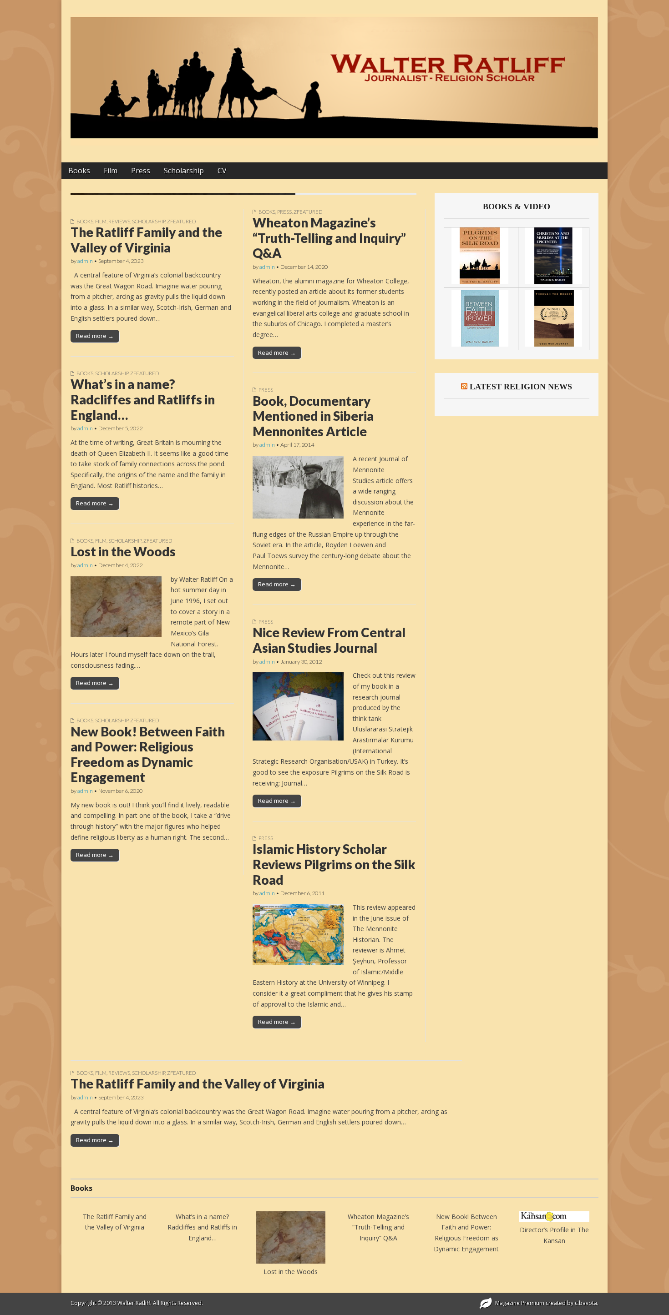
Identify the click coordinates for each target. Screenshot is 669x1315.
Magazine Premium (519, 1303)
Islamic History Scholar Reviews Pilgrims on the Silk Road (334, 864)
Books (79, 171)
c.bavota (586, 1303)
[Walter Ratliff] (334, 74)
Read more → (95, 336)
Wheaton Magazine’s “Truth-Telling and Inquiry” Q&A (329, 238)
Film (110, 171)
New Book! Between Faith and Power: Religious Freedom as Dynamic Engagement (148, 754)
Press (140, 171)
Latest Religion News (521, 386)
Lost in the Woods (123, 551)
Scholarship (184, 171)
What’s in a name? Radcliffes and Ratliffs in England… (143, 399)
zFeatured (181, 221)
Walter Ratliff (133, 1303)
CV (222, 171)
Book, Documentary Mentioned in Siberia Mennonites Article (313, 416)
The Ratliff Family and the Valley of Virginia (146, 239)
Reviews (119, 221)
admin (85, 260)
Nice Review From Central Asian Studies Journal (329, 640)
